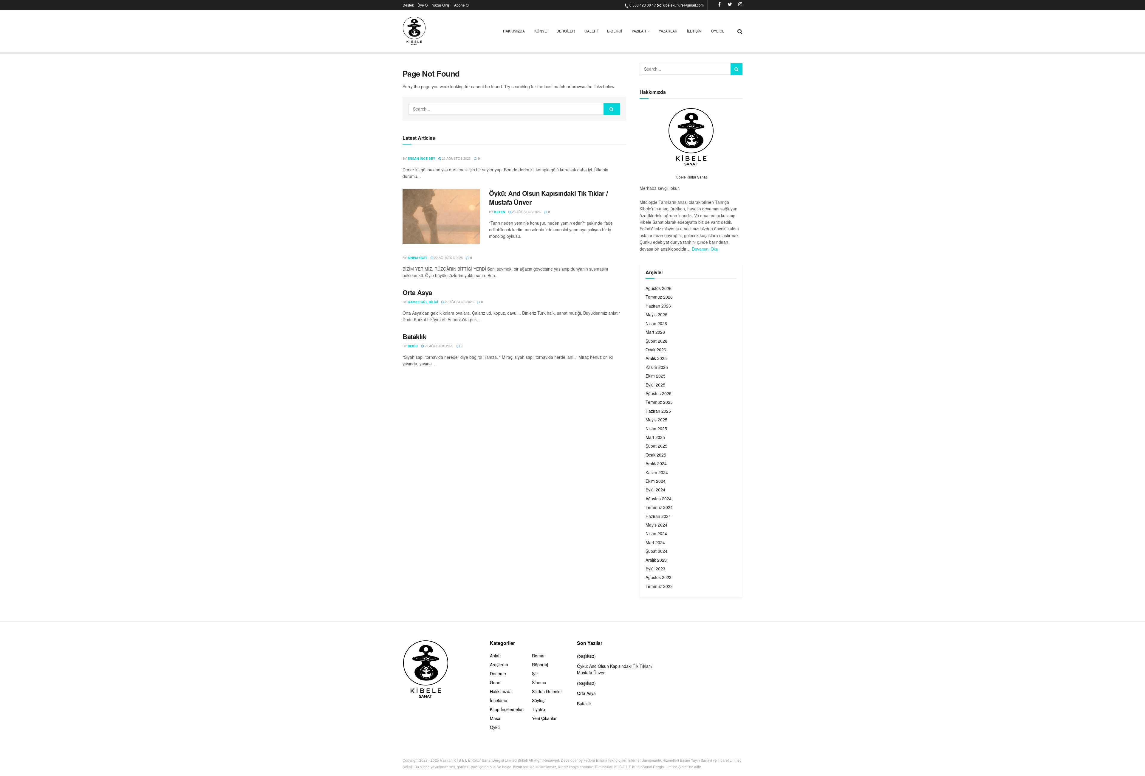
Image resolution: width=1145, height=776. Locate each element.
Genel (495, 682)
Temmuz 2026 (659, 297)
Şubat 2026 (656, 341)
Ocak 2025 (656, 455)
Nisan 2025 (656, 429)
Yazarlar (668, 30)
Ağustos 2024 (658, 499)
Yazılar (639, 30)
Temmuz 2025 (659, 402)
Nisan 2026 (656, 323)
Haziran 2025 (658, 411)
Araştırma (499, 665)
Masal (495, 718)
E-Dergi (614, 30)
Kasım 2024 (657, 472)
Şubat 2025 (656, 446)
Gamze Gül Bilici (423, 301)
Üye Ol (422, 4)
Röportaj (540, 665)
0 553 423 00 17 (642, 4)
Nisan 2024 (656, 533)
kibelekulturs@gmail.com (683, 4)
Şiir (535, 673)
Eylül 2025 (655, 385)
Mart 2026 (655, 332)
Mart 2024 (655, 542)
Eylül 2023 (655, 569)
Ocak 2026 (656, 350)
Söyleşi (538, 700)
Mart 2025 (655, 437)
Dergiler (565, 30)
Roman (539, 656)
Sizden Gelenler (547, 691)
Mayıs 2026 (656, 314)
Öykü (495, 727)
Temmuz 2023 (659, 586)
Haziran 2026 (658, 306)
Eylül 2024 (655, 490)
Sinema (539, 682)
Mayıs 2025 (656, 420)
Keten (499, 211)
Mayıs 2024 (656, 525)
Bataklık (414, 336)
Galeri (591, 30)
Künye (540, 30)
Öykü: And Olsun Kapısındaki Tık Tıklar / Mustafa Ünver (548, 197)
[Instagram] (740, 5)
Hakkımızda (514, 30)
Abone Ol (461, 4)
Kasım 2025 (657, 367)
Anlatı (495, 656)
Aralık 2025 (656, 358)
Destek (408, 4)
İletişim (694, 30)
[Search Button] (612, 109)
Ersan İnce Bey (421, 158)
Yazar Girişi (441, 4)
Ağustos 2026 (658, 288)
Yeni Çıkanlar (544, 718)
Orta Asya (417, 292)
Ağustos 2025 (658, 393)
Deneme (498, 673)
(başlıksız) (586, 656)
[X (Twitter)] (730, 5)
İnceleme (498, 700)
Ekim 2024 (656, 481)
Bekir (413, 346)
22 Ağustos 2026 (448, 257)
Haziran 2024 (658, 516)
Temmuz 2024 (659, 507)
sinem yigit (417, 257)
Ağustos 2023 (658, 577)
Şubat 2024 (656, 551)
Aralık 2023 (656, 560)
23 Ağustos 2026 (456, 158)
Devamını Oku (705, 249)
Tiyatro (538, 709)
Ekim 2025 (656, 376)
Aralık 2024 (656, 463)
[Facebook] (719, 5)
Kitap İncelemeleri (507, 709)
